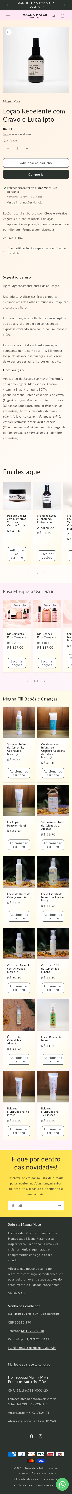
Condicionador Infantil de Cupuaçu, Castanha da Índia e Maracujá (53, 751)
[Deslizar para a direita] (44, 573)
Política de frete (23, 1485)
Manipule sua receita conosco (29, 1364)
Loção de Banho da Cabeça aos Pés (18, 896)
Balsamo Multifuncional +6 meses (18, 1111)
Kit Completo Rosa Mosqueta (16, 635)
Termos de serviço (52, 1479)
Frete (6, 134)
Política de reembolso (44, 1473)
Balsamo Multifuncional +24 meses (50, 1111)
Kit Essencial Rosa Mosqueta (46, 635)
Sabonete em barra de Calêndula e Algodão (53, 825)
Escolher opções (47, 555)
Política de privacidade (25, 1479)
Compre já (36, 174)
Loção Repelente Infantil (51, 1039)
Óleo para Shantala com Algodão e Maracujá (18, 968)
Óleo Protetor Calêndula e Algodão (16, 1040)
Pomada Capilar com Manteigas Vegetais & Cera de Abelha (16, 520)
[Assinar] (59, 1205)
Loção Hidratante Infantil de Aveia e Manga (52, 897)
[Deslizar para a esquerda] (27, 573)
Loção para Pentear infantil (17, 824)
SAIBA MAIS (16, 1293)
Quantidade (10, 140)
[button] (8, 15)
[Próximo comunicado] (64, 5)
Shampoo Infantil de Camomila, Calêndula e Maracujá (17, 749)
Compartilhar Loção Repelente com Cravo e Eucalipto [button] (37, 250)
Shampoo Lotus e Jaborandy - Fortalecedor (46, 519)
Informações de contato (49, 1485)
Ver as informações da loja (24, 202)
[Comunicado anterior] (7, 5)
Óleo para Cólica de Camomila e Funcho (51, 968)
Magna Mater (31, 1468)
